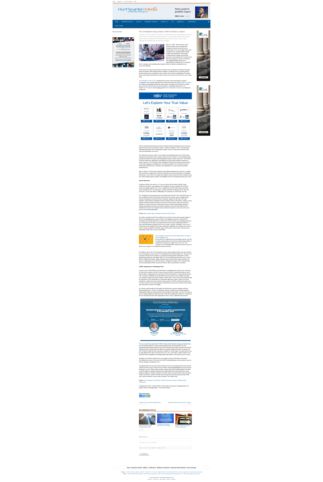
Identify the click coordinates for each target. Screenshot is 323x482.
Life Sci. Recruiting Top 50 (184, 471)
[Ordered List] (150, 448)
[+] (164, 447)
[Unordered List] (152, 448)
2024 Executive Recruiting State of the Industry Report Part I (170, 473)
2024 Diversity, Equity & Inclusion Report (191, 473)
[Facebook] (143, 396)
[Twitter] (146, 396)
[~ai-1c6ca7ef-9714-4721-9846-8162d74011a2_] (190, 7)
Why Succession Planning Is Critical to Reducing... (182, 426)
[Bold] (141, 448)
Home (114, 1)
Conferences (192, 21)
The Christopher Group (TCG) (147, 80)
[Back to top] (320, 479)
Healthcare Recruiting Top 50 (196, 471)
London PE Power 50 (162, 471)
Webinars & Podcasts (163, 467)
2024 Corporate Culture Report (150, 473)
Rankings (180, 21)
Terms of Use (156, 479)
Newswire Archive (127, 21)
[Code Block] (157, 448)
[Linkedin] (140, 396)
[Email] (149, 396)
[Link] (159, 448)
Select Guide (119, 25)
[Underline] (145, 448)
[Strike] (148, 448)
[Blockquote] (155, 448)
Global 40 (142, 471)
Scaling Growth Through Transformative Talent (145, 426)
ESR (172, 21)
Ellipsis (138, 21)
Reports (163, 21)
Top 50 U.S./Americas (130, 471)
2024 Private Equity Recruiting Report (135, 473)
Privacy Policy (163, 479)
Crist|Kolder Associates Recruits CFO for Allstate (163, 424)
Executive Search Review (178, 467)
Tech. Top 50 (154, 471)
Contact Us (119, 1)
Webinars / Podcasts (151, 21)
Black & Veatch (186, 82)
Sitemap (168, 479)
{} (161, 447)
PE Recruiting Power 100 (172, 471)
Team (135, 1)
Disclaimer (173, 479)
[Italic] (143, 448)
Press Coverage (128, 1)
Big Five (137, 471)
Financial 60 (147, 471)
